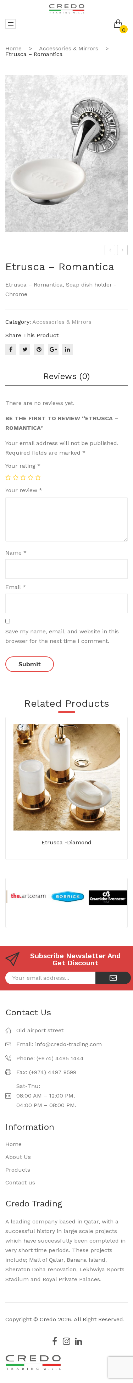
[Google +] (53, 349)
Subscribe (113, 978)
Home (13, 48)
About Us (18, 1157)
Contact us (20, 1182)
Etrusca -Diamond (66, 842)
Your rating (22, 465)
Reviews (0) (66, 376)
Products (17, 1169)
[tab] (66, 376)
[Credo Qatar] (66, 8)
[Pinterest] (39, 349)
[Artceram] (26, 895)
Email (15, 587)
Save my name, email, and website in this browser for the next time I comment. (62, 636)
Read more (56, 814)
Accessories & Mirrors (68, 48)
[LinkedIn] (67, 349)
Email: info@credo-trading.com (59, 1044)
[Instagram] (66, 1341)
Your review (23, 490)
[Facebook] (10, 349)
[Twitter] (25, 349)
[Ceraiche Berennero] (107, 897)
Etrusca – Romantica (110, 251)
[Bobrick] (66, 896)
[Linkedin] (78, 1341)
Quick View (77, 814)
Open (10, 24)
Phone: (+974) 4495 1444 (50, 1058)
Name (16, 552)
